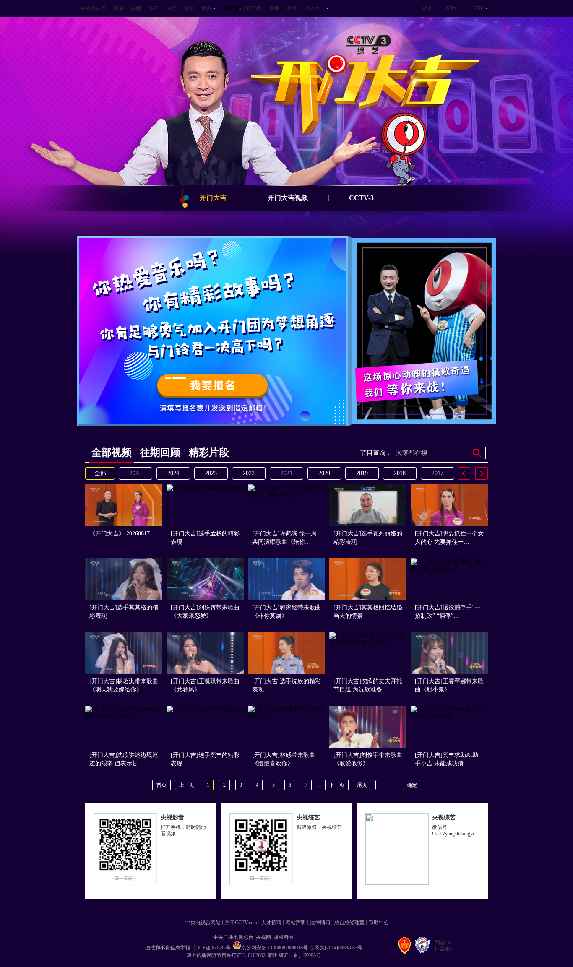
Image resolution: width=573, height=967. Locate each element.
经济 (153, 8)
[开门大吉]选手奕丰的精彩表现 (205, 759)
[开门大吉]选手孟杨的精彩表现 (205, 537)
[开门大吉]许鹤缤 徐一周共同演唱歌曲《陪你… (284, 537)
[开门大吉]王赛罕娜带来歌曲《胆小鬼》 (449, 685)
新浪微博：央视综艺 (319, 827)
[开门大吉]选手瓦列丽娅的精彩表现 (367, 537)
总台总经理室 (349, 922)
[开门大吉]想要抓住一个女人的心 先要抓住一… (449, 537)
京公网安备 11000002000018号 (274, 948)
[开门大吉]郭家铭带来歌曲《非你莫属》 (286, 611)
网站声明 (296, 922)
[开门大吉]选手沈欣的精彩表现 (286, 685)
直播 (274, 8)
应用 (479, 8)
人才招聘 (271, 922)
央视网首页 (93, 8)
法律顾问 (320, 922)
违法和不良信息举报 (167, 948)
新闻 (118, 8)
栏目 (292, 8)
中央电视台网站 (203, 922)
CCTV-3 (361, 197)
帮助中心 (379, 922)
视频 (136, 8)
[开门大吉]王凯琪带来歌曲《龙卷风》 (205, 685)
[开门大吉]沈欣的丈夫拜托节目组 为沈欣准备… (367, 685)
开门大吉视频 (288, 197)
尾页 (362, 785)
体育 (171, 8)
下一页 (336, 785)
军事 (189, 8)
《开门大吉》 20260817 (119, 533)
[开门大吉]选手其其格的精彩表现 (123, 611)
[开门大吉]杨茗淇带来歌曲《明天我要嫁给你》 (123, 685)
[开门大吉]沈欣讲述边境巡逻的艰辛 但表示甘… (123, 759)
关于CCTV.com (241, 922)
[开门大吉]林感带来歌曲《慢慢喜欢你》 (283, 759)
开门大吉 (213, 197)
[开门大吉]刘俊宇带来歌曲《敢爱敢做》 (367, 759)
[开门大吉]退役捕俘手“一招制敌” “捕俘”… (447, 611)
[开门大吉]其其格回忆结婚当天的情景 (367, 611)
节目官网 (252, 8)
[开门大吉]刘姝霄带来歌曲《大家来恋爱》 (205, 611)
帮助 (451, 8)
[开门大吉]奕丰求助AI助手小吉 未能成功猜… (446, 759)
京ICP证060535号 (212, 948)
